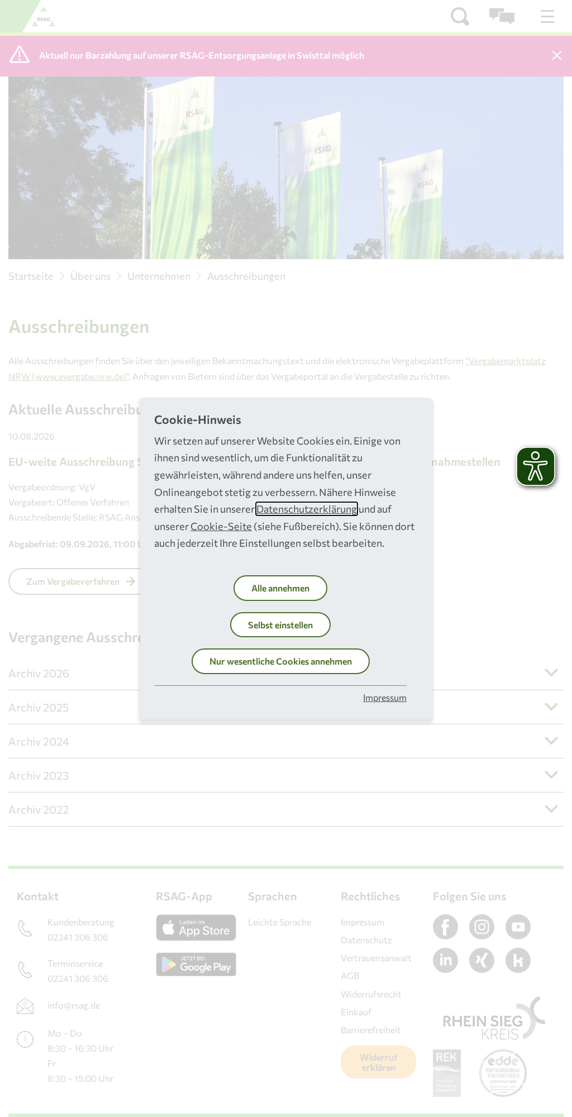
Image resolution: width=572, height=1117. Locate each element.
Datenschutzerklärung (306, 509)
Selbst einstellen (280, 624)
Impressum (385, 697)
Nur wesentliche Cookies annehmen (280, 661)
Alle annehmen (280, 588)
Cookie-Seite (221, 526)
